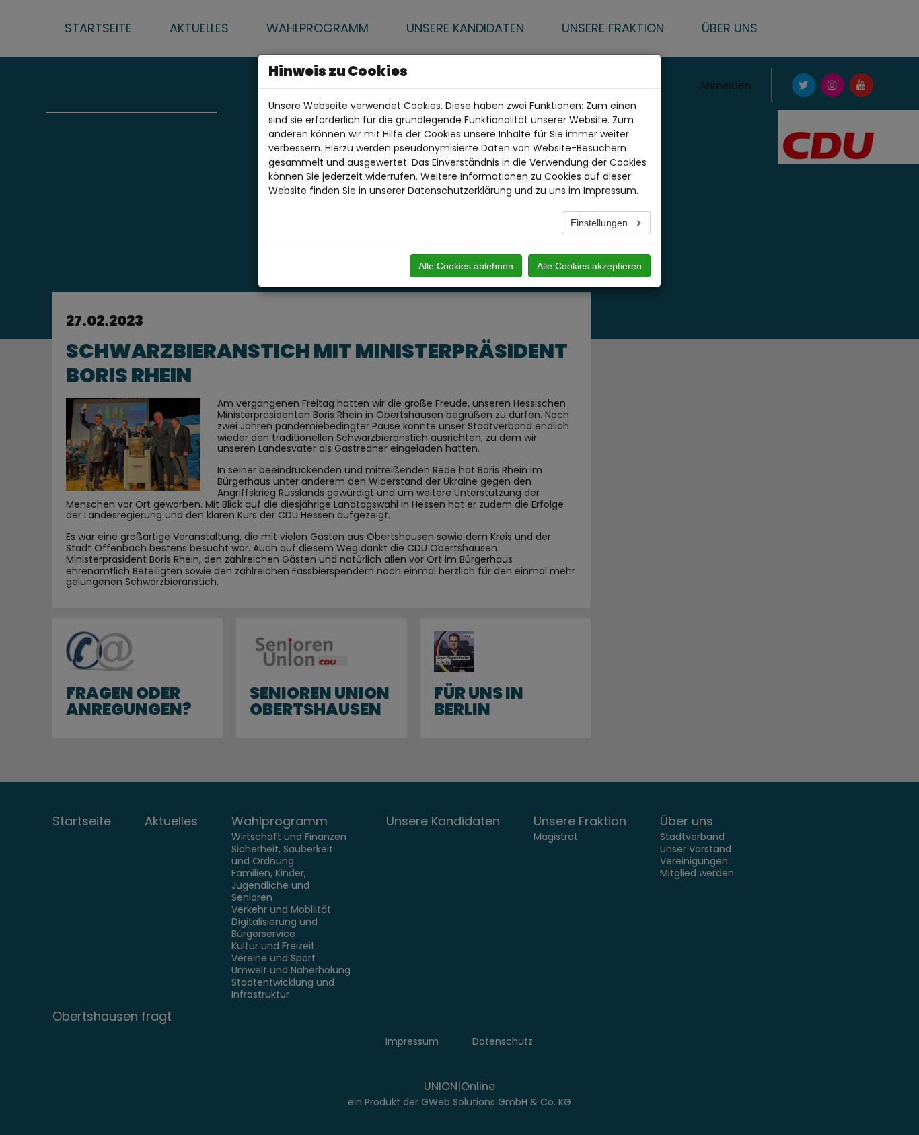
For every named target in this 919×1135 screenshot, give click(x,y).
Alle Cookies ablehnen (465, 266)
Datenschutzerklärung (460, 190)
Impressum (609, 190)
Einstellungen (600, 222)
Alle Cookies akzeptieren (589, 266)
